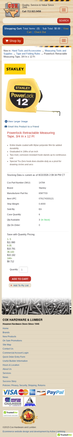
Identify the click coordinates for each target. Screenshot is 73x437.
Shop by (14, 41)
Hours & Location (11, 365)
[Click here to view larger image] (32, 97)
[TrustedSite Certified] (11, 413)
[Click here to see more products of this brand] (15, 69)
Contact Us (8, 349)
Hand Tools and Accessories (26, 50)
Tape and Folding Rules (28, 53)
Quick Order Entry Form (14, 357)
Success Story (9, 381)
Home (6, 328)
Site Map (7, 344)
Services (7, 373)
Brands (6, 332)
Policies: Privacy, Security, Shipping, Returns (24, 385)
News (5, 377)
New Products (9, 336)
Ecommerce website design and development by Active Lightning (34, 431)
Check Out (40, 32)
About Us (7, 369)
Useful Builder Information (15, 361)
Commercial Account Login (16, 353)
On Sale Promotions (12, 340)
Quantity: (14, 269)
